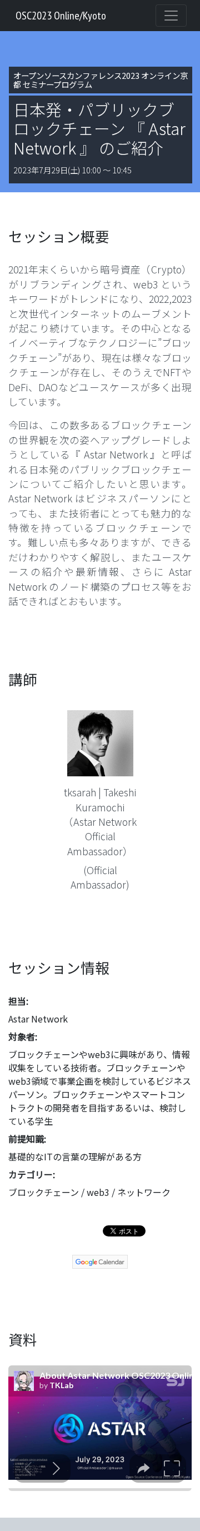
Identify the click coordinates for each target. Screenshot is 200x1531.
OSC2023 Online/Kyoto (61, 15)
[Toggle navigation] (171, 15)
